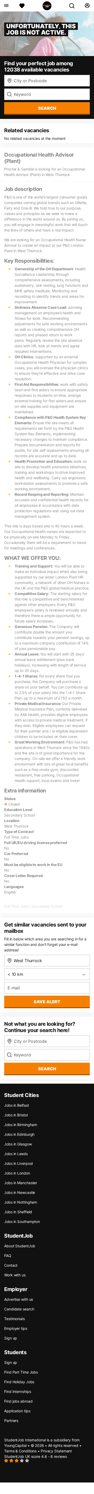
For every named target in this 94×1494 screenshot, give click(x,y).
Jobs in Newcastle (19, 1192)
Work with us (15, 1275)
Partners (11, 1420)
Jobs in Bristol (16, 1115)
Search (47, 108)
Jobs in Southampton (22, 1221)
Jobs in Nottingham (20, 1202)
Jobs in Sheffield (18, 1212)
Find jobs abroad (18, 1401)
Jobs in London (17, 1173)
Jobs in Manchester (20, 1183)
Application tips (17, 1411)
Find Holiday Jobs (19, 1382)
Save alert (47, 1001)
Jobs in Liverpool (18, 1163)
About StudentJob (19, 1246)
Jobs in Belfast (16, 1105)
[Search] (74, 6)
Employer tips (15, 1328)
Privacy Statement (56, 1451)
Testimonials (14, 1318)
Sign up (10, 1338)
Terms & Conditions (20, 1451)
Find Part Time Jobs (21, 1372)
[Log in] (87, 6)
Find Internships (17, 1391)
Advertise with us (18, 1299)
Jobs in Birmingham (20, 1124)
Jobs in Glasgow (18, 1144)
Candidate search (19, 1309)
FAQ (7, 1255)
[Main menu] (6, 6)
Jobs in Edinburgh (19, 1134)
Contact (10, 1265)
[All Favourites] (22, 6)
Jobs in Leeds (16, 1153)
